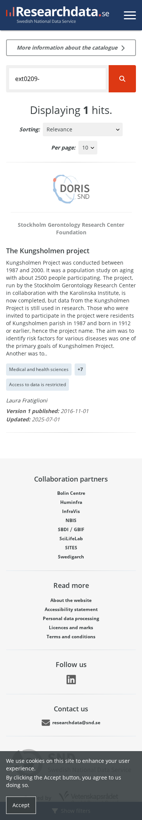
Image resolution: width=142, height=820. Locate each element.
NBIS (71, 520)
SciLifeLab (71, 538)
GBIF (79, 529)
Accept (21, 805)
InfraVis (71, 511)
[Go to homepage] (56, 15)
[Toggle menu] (130, 15)
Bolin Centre (71, 493)
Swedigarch (71, 556)
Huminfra (71, 502)
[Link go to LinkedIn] (71, 679)
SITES (71, 547)
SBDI (63, 529)
